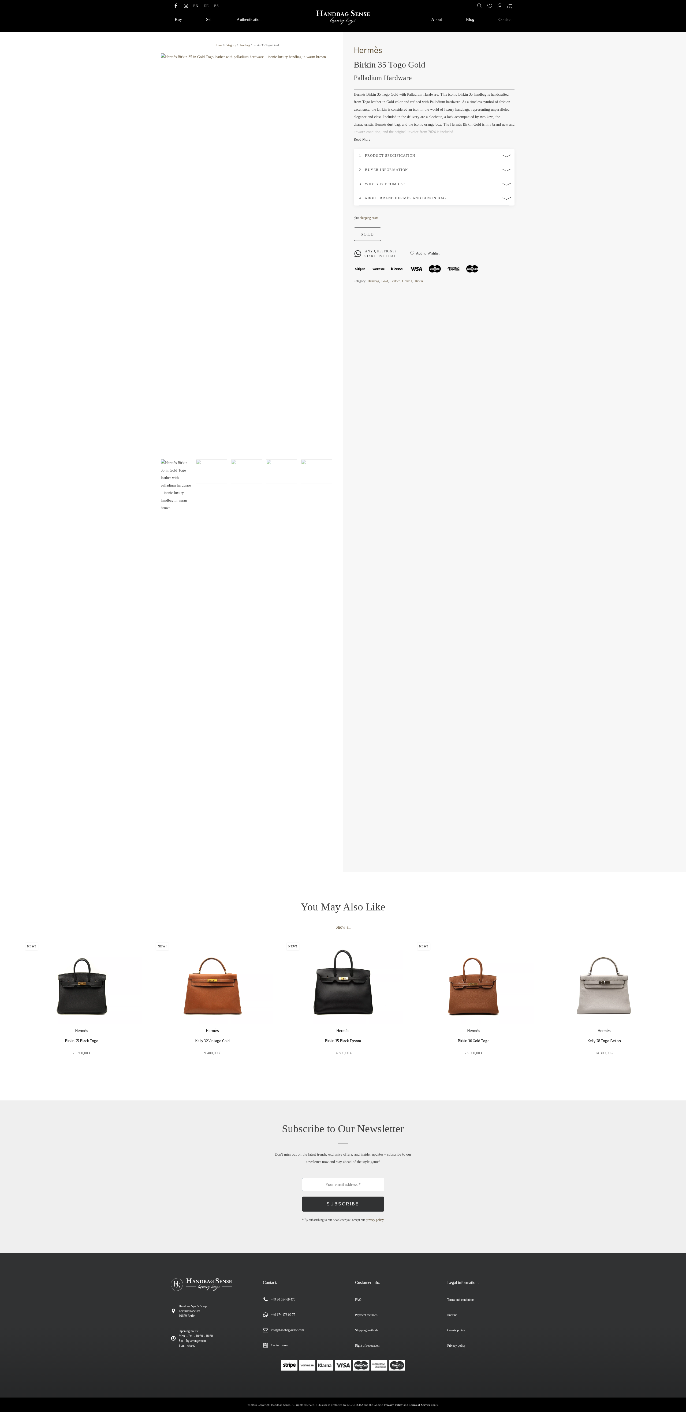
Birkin (419, 281)
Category (230, 45)
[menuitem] (196, 6)
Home (218, 45)
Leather (395, 281)
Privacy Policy (393, 1404)
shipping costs (369, 217)
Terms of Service (419, 1404)
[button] (176, 660)
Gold (385, 281)
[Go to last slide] (14, 1006)
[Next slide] (328, 254)
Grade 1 (407, 281)
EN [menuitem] (195, 6)
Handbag (244, 45)
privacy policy (374, 1220)
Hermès (368, 50)
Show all (343, 927)
